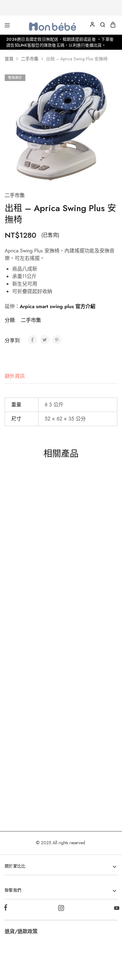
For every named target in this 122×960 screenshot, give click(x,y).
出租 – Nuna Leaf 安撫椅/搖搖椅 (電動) (30, 652)
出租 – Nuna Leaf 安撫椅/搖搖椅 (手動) (87, 652)
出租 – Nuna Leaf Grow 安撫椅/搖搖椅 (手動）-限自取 (30, 541)
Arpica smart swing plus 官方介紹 (57, 306)
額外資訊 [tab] (15, 376)
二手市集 (29, 59)
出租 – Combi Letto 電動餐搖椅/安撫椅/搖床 (86, 538)
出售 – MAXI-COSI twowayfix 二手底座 (31, 758)
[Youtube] (115, 909)
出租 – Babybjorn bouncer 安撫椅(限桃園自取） (87, 762)
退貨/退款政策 (21, 931)
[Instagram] (61, 909)
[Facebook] (7, 908)
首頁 (9, 59)
